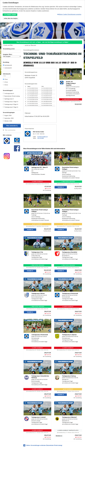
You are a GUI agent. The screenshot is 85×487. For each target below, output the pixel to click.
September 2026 (9, 118)
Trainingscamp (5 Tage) (10, 107)
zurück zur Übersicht (30, 45)
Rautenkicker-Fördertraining (12, 96)
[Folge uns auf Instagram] (7, 156)
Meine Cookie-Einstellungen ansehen (70, 14)
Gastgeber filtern (7, 54)
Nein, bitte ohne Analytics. (11, 18)
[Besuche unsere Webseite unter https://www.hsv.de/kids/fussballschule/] (7, 141)
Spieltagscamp (8, 99)
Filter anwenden (11, 126)
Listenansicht (8, 68)
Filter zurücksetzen (10, 130)
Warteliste (58, 436)
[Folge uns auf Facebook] (17, 148)
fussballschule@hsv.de (42, 136)
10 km (6, 79)
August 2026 (7, 115)
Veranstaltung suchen (9, 49)
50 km (6, 85)
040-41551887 (40, 138)
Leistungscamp (8, 93)
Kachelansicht (8, 65)
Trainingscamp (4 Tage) (10, 104)
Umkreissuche (6, 74)
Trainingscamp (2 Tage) (10, 101)
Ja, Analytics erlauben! (10, 14)
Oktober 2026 (8, 121)
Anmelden (60, 187)
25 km (6, 82)
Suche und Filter (8, 45)
